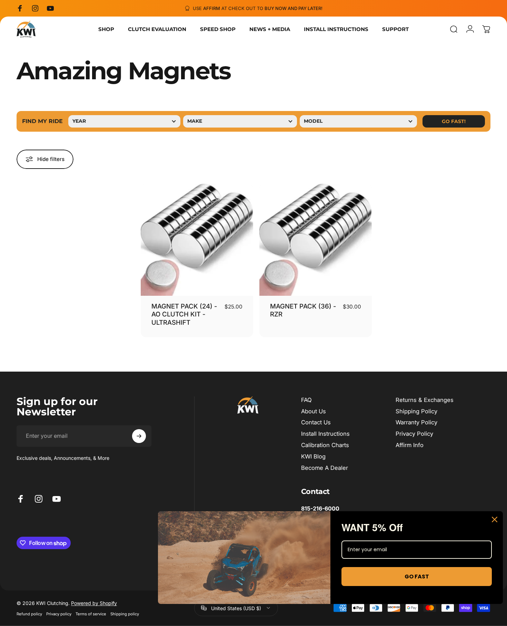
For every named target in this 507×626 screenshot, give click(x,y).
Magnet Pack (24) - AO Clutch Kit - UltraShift (184, 314)
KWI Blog (313, 456)
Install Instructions (325, 433)
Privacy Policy (414, 433)
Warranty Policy (416, 422)
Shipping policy (124, 613)
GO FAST (417, 576)
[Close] (494, 519)
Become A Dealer (324, 467)
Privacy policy (58, 613)
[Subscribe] (139, 436)
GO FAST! (454, 121)
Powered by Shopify (94, 603)
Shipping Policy (416, 411)
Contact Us (316, 422)
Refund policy (29, 613)
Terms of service (91, 613)
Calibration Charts (325, 445)
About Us (313, 411)
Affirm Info (410, 445)
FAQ (306, 399)
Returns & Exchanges (425, 399)
